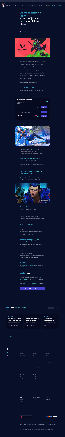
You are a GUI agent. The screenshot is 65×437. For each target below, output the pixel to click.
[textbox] (26, 417)
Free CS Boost (22, 355)
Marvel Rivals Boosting (24, 374)
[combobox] (26, 417)
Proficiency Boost (23, 380)
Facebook (47, 401)
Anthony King (25, 31)
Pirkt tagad (44, 107)
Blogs (25, 5)
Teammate (35, 360)
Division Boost (48, 351)
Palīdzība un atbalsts (24, 406)
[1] (34, 71)
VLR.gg (56, 308)
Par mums (21, 5)
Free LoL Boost (48, 362)
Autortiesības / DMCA (37, 403)
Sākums (16, 5)
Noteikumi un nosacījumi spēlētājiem (37, 398)
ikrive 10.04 (32, 72)
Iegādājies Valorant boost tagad (31, 288)
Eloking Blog (51, 308)
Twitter (47, 406)
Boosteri (21, 403)
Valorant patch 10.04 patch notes (28, 265)
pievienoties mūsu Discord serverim (31, 283)
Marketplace (35, 374)
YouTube (47, 395)
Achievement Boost (23, 383)
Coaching (34, 357)
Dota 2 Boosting (36, 367)
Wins (33, 355)
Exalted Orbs (35, 380)
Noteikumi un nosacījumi (37, 395)
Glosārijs (40, 5)
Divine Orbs (35, 378)
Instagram (48, 399)
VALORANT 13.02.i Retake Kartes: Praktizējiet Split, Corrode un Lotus (14, 319)
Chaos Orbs (35, 376)
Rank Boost (35, 351)
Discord (47, 403)
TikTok (47, 397)
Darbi (29, 5)
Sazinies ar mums (34, 5)
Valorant (11, 336)
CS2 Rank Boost (23, 351)
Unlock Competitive (23, 378)
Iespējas (21, 401)
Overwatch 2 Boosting (50, 367)
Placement (22, 353)
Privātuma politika (36, 400)
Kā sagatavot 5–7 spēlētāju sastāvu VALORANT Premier (49, 319)
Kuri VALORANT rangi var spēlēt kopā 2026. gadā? (32, 319)
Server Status (22, 357)
